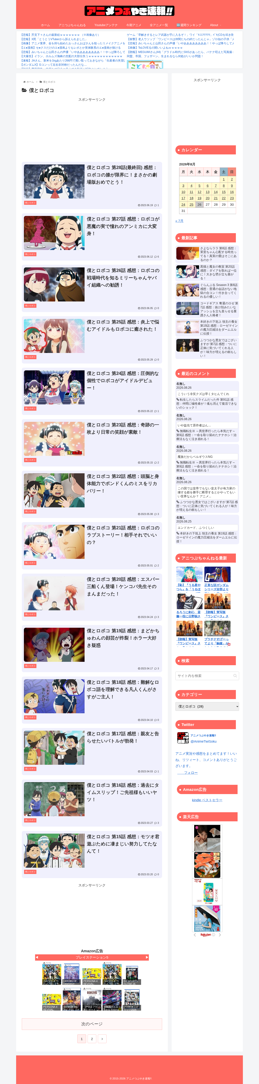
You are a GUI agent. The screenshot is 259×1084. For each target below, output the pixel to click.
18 (191, 198)
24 (183, 204)
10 (183, 192)
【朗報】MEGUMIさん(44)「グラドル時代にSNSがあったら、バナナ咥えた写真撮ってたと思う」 (189, 52)
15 (224, 192)
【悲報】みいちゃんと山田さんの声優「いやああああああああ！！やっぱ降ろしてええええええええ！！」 (88, 52)
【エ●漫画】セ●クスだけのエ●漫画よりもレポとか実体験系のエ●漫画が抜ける (70, 47)
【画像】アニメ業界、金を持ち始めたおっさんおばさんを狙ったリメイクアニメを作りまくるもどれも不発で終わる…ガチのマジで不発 (107, 43)
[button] (235, 676)
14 (216, 192)
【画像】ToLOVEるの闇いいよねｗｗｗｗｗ (155, 47)
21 (216, 198)
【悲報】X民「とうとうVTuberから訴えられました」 (54, 39)
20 (208, 198)
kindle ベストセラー (207, 800)
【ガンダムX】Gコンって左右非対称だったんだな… (53, 64)
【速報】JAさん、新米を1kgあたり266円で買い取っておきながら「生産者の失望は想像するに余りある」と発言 (91, 60)
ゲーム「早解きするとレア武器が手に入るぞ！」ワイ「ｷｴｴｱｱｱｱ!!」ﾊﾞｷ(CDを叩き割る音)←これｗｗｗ (192, 34)
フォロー (187, 773)
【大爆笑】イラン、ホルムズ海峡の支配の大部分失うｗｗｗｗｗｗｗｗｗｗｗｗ (71, 56)
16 (232, 192)
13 (208, 192)
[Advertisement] (92, 129)
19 (199, 198)
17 (183, 198)
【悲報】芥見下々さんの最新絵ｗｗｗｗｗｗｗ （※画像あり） (60, 34)
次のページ (92, 1024)
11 (191, 192)
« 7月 (179, 221)
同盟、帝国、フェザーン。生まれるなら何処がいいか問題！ (165, 56)
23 (232, 198)
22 (224, 198)
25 (191, 204)
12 (199, 192)
